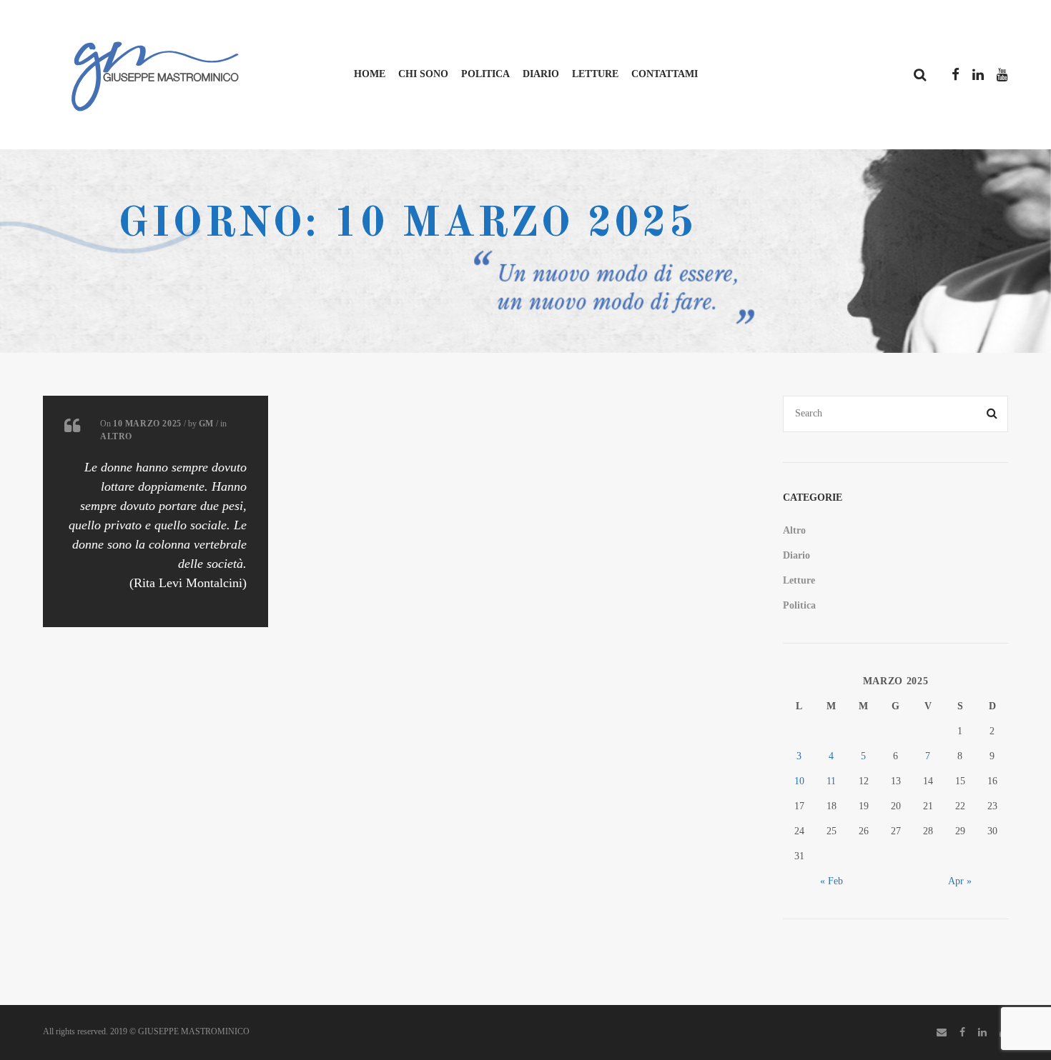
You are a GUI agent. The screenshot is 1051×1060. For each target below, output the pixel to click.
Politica (485, 74)
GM (206, 424)
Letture (595, 74)
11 (831, 781)
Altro (116, 436)
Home (369, 74)
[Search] (992, 414)
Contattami (664, 74)
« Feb (831, 881)
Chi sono (423, 74)
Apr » (960, 881)
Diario (541, 74)
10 (799, 781)
